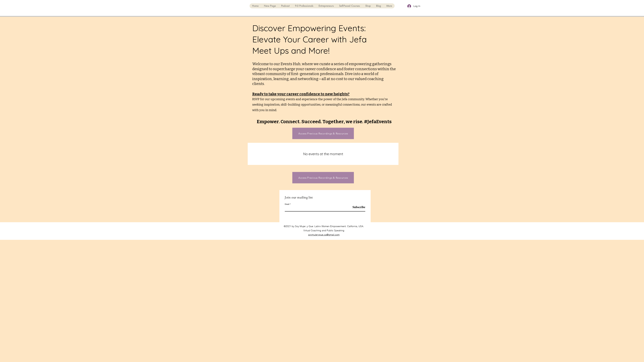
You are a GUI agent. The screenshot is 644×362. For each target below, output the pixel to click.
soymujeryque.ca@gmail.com (324, 234)
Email (287, 204)
